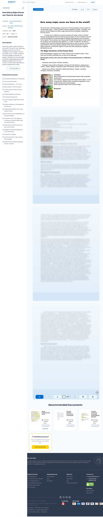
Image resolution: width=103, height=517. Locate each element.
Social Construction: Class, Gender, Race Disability (13, 138)
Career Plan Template (10, 134)
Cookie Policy (44, 512)
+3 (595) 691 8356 (92, 478)
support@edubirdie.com (39, 464)
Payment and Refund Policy (33, 512)
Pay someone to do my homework (35, 478)
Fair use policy (45, 507)
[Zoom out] (75, 397)
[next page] (57, 397)
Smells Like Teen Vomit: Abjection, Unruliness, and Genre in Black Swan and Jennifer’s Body (13, 120)
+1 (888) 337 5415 (92, 480)
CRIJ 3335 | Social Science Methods (15, 27)
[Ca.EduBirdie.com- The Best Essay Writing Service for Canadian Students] (63, 504)
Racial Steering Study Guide (46, 413)
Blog (48, 478)
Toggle (23, 8)
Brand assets (89, 493)
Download (39, 9)
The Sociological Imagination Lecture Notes (14, 100)
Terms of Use (38, 507)
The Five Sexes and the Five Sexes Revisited (13, 90)
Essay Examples (50, 476)
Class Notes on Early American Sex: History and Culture (13, 126)
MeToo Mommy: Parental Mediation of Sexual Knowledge (14, 114)
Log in (92, 2)
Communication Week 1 (10, 81)
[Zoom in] (83, 397)
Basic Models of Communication (12, 87)
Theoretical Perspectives (10, 97)
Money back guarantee (72, 483)
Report (76, 9)
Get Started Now (40, 447)
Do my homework (31, 487)
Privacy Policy (30, 507)
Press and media (90, 490)
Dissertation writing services (33, 485)
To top (97, 392)
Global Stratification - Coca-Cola (13, 84)
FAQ (67, 480)
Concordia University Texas (15, 22)
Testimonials (70, 478)
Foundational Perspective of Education (14, 78)
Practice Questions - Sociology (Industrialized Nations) (95, 414)
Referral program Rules (42, 509)
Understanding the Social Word (12, 94)
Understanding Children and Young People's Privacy (13, 110)
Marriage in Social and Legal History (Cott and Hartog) (13, 130)
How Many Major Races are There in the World (13, 13)
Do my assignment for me (33, 480)
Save (95, 9)
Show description (14, 68)
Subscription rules (31, 509)
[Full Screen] (93, 397)
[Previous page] (49, 397)
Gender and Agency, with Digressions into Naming (14, 105)
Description (6, 43)
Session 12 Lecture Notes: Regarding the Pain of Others (13, 143)
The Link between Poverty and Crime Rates (70, 413)
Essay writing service (32, 476)
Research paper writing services (34, 483)
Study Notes (49, 480)
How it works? (70, 476)
